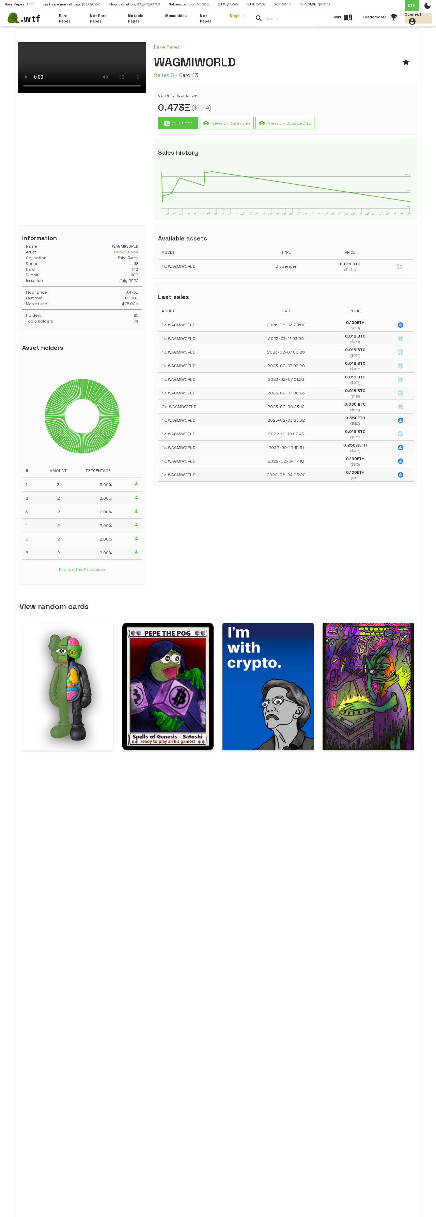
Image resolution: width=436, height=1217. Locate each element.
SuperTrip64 (126, 252)
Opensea (227, 123)
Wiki (337, 17)
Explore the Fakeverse (82, 569)
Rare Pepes (65, 18)
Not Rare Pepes (98, 18)
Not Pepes (206, 18)
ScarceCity (285, 123)
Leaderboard (375, 17)
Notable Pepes (135, 18)
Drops (235, 15)
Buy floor (178, 123)
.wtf (30, 18)
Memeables (176, 15)
